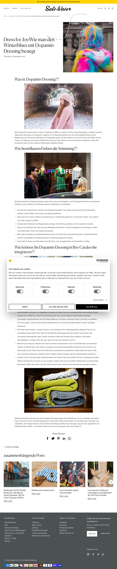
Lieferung (35, 522)
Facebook (63, 525)
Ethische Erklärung (12, 528)
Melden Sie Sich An (66, 533)
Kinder (14, 8)
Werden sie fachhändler (41, 536)
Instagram (63, 522)
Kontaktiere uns (10, 522)
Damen (6, 8)
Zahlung (35, 528)
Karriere (7, 541)
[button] (111, 482)
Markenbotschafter (66, 528)
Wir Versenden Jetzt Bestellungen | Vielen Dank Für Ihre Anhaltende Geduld (58, 1)
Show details (98, 300)
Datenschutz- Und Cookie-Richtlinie (14, 534)
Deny (25, 307)
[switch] (45, 291)
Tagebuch (63, 530)
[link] (89, 555)
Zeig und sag (26, 8)
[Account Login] (109, 8)
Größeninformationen (40, 530)
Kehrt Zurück (37, 525)
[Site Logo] (58, 8)
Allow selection (58, 307)
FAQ (6, 525)
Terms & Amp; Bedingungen (15, 530)
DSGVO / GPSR (10, 538)
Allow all (92, 307)
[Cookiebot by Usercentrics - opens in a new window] (98, 260)
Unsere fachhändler (39, 533)
